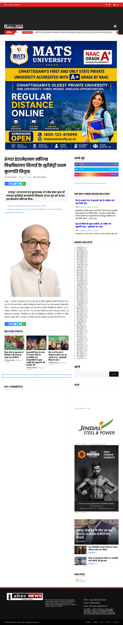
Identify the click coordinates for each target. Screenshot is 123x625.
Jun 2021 (80, 344)
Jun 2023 (80, 307)
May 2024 (80, 289)
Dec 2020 (80, 354)
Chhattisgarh (100, 32)
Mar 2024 (80, 292)
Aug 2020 (80, 358)
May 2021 (80, 346)
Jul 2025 (79, 267)
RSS (102, 622)
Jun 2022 (80, 325)
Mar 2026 (80, 255)
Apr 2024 (80, 291)
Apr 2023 (80, 310)
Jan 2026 (80, 258)
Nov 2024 (80, 280)
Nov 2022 (80, 318)
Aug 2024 (80, 285)
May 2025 (80, 271)
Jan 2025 (80, 277)
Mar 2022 (80, 330)
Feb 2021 (80, 350)
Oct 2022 (80, 319)
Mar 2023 (80, 311)
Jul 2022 (79, 324)
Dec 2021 (80, 335)
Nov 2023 (80, 299)
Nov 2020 (80, 355)
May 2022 (80, 327)
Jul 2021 (79, 343)
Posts (80, 579)
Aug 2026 (80, 247)
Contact (87, 622)
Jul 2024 (79, 286)
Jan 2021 (80, 352)
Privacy (116, 622)
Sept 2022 (80, 321)
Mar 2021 (80, 349)
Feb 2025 (80, 275)
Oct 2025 (80, 263)
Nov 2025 (80, 261)
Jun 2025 (80, 269)
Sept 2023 (80, 302)
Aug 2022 (80, 322)
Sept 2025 (80, 264)
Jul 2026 (79, 249)
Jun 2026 (80, 250)
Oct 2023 (80, 300)
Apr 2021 (80, 347)
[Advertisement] (96, 395)
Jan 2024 (80, 296)
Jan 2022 (80, 333)
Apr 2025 (80, 272)
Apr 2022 (80, 328)
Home (108, 622)
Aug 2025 (80, 266)
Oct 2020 (80, 357)
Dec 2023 (80, 297)
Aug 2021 (80, 341)
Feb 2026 (80, 256)
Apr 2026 (80, 253)
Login (95, 622)
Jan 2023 (80, 314)
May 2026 (80, 252)
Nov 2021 (80, 336)
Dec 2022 (80, 316)
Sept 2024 (80, 283)
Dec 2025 (80, 260)
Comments (82, 581)
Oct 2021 (80, 338)
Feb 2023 (80, 313)
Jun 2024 (80, 288)
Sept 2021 (80, 339)
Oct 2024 (80, 282)
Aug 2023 (80, 303)
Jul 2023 (79, 305)
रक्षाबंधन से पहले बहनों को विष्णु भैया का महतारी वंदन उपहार (26, 206)
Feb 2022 (80, 332)
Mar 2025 (80, 274)
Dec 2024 (80, 278)
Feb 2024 (80, 294)
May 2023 (80, 308)
